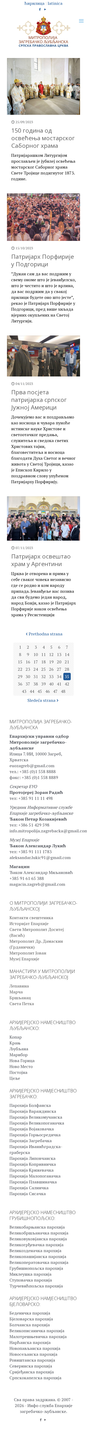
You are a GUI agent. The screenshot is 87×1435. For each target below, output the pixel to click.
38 (35, 684)
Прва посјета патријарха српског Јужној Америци (39, 399)
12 (51, 654)
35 (67, 676)
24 (35, 669)
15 (20, 662)
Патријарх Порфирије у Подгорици (42, 260)
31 (35, 676)
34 (59, 676)
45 (39, 691)
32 (43, 676)
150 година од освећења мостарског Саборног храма (43, 137)
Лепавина (19, 986)
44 (32, 691)
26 (51, 669)
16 (28, 662)
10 (35, 654)
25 (43, 669)
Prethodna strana (46, 634)
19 (51, 662)
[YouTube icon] (45, 9)
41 (59, 684)
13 (59, 654)
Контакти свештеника (31, 917)
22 (20, 669)
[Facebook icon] (40, 9)
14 (67, 654)
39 (43, 684)
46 (47, 691)
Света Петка (22, 1003)
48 (63, 691)
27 (59, 669)
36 (20, 684)
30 (28, 676)
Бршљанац (20, 998)
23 (28, 669)
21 (67, 662)
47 (55, 691)
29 (20, 676)
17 (35, 662)
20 (59, 662)
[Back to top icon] (78, 1426)
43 (24, 691)
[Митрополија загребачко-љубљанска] (43, 32)
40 (51, 684)
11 (43, 654)
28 (67, 669)
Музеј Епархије (24, 959)
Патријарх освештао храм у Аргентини (41, 560)
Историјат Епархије (29, 923)
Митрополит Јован (28, 953)
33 (51, 676)
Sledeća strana (41, 700)
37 (28, 684)
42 (67, 684)
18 (43, 662)
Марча (16, 992)
